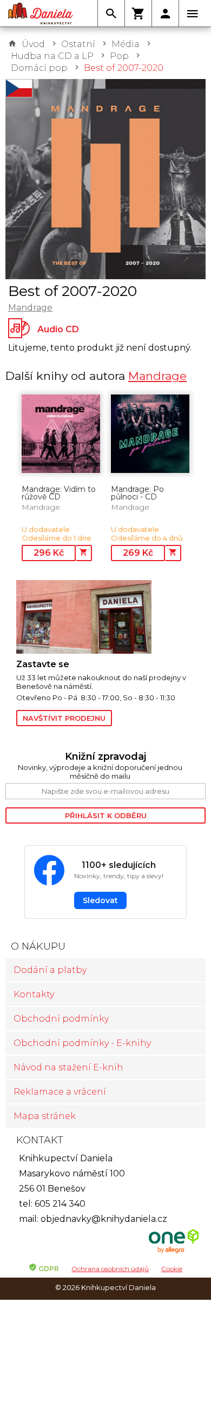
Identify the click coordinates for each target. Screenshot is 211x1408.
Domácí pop (39, 68)
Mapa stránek (45, 1116)
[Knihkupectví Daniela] (40, 13)
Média (125, 44)
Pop (119, 56)
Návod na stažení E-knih (68, 1067)
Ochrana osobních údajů (110, 1269)
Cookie (171, 1269)
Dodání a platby (50, 970)
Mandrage (30, 307)
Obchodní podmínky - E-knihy (82, 1043)
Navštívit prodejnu (64, 718)
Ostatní (78, 44)
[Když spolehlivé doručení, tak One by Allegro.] (174, 1252)
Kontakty (34, 994)
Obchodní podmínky (61, 1019)
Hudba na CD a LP (52, 56)
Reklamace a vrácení (60, 1092)
